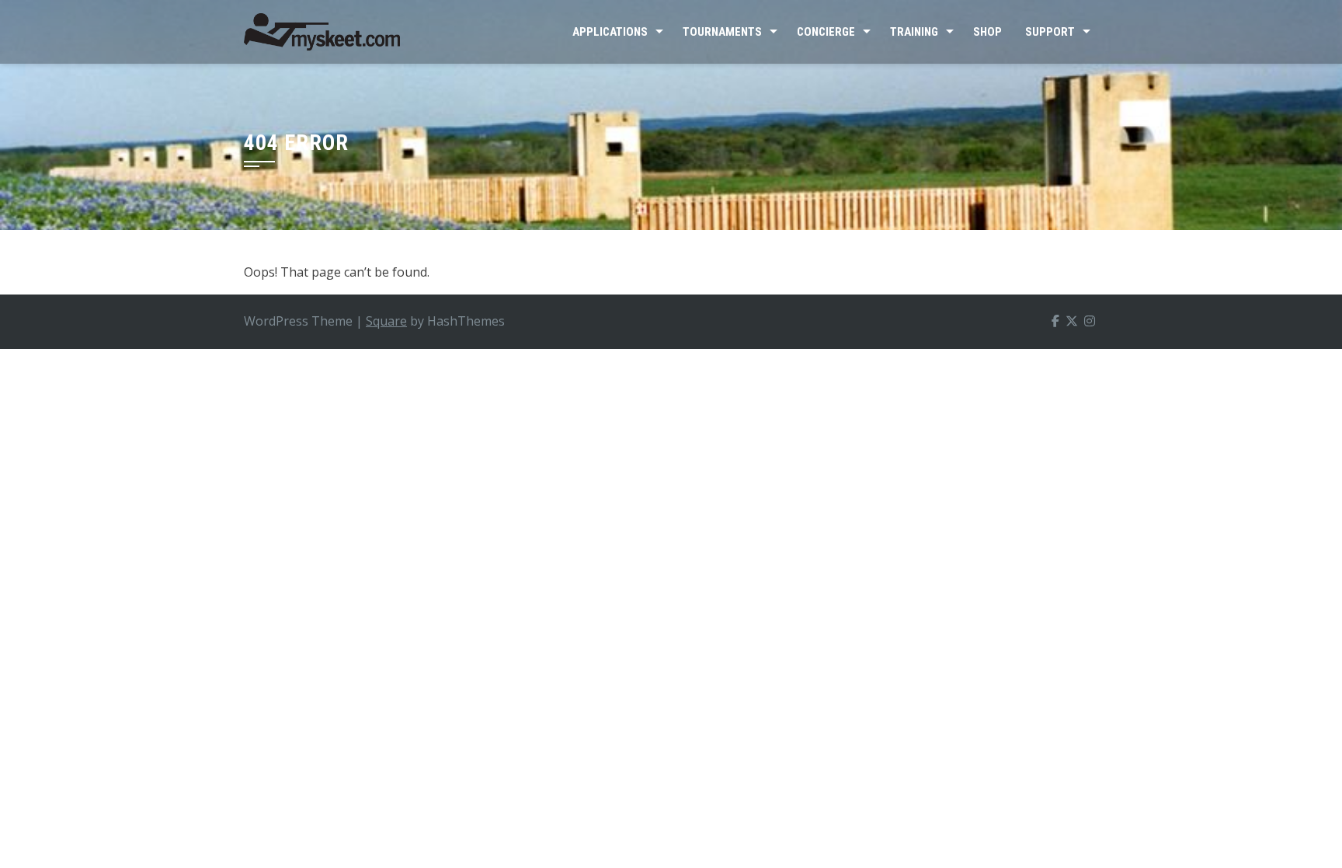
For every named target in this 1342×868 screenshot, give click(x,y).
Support (1050, 32)
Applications (610, 32)
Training (914, 32)
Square (386, 320)
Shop (987, 32)
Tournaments (722, 32)
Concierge (826, 32)
